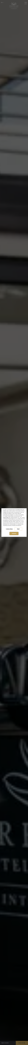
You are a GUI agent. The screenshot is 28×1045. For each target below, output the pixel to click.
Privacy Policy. (6, 517)
